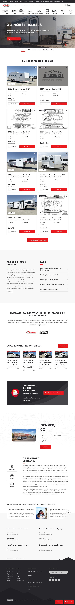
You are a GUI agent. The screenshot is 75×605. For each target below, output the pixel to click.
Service (30, 5)
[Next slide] (72, 11)
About (52, 49)
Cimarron (32, 325)
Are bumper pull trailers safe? (49, 289)
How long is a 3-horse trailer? (49, 280)
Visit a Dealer (46, 49)
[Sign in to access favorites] (65, 5)
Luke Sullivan (26, 369)
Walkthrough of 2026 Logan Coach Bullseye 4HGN (61, 362)
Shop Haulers (10, 576)
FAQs (29, 49)
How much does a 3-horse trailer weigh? (52, 284)
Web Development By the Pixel (51, 600)
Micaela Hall (10, 367)
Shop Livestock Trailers (12, 574)
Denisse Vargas (43, 367)
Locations (38, 5)
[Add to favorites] (35, 67)
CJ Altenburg (58, 367)
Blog (46, 5)
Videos (49, 5)
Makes (33, 49)
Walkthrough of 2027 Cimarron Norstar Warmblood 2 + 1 (29, 363)
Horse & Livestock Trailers (42, 1)
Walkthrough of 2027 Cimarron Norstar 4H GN (12, 362)
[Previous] (68, 513)
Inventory (23, 49)
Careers (43, 5)
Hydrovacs (31, 1)
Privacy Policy (24, 600)
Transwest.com (32, 568)
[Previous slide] (3, 11)
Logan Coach (42, 325)
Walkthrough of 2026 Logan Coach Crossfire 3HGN (45, 362)
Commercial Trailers (55, 1)
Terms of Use (35, 600)
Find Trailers (13, 5)
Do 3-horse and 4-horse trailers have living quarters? (51, 269)
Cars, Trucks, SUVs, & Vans (16, 1)
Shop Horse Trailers (11, 571)
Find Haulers (20, 5)
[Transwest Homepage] (11, 600)
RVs (62, 1)
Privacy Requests (30, 600)
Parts (34, 5)
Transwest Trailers (20, 580)
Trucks (25, 1)
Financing (26, 5)
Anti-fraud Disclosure (42, 600)
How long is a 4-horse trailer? (49, 275)
